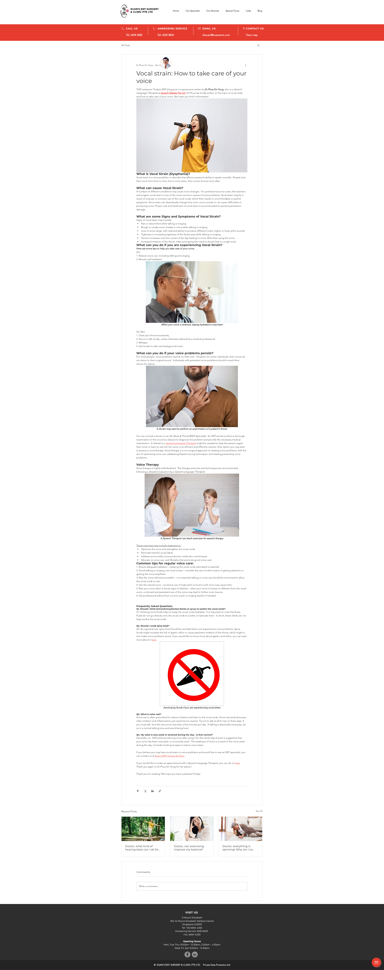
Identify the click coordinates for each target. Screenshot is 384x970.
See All (259, 811)
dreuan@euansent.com (216, 35)
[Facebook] (187, 954)
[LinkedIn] (195, 954)
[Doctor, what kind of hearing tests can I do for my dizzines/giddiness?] (143, 829)
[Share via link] (159, 791)
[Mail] (376, 962)
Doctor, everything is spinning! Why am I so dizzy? (237, 848)
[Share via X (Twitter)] (145, 791)
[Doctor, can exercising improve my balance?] (192, 829)
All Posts (125, 45)
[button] (232, 11)
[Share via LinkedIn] (152, 791)
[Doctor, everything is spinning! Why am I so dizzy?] (240, 829)
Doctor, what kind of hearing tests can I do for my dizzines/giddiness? (142, 848)
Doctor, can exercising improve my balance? (189, 848)
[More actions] (245, 65)
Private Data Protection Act (216, 964)
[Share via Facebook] (137, 791)
